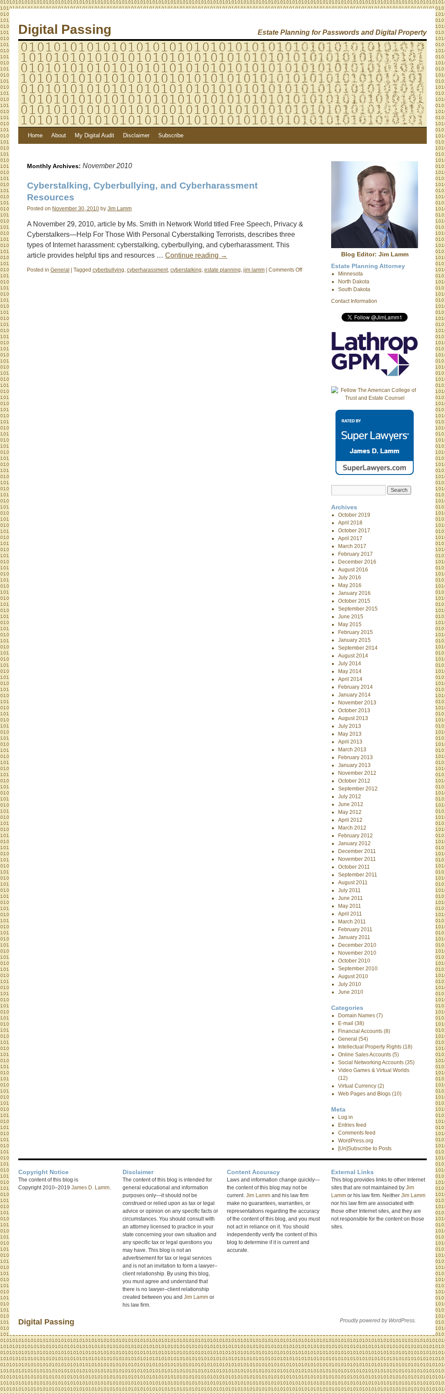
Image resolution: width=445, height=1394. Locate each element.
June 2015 (350, 617)
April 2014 (350, 679)
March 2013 (352, 750)
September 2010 (358, 969)
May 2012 (350, 812)
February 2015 (355, 632)
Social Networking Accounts (371, 1062)
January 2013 (354, 765)
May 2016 (350, 585)
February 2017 (355, 554)
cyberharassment (147, 270)
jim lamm (254, 270)
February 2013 (355, 757)
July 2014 (349, 663)
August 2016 (353, 570)
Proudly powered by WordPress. (378, 1321)
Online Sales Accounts (364, 1055)
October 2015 (354, 601)
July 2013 (349, 726)
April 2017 (350, 538)
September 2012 (358, 789)
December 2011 (357, 851)
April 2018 (350, 523)
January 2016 (354, 593)
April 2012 (350, 820)
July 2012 (349, 796)
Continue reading (196, 255)
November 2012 (357, 773)
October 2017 (354, 531)
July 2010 (349, 984)
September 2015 (358, 609)
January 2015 (354, 640)
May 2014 (350, 671)
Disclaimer (136, 135)
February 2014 (355, 687)
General (60, 270)
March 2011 (352, 922)
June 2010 (350, 992)
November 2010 (357, 953)
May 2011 (349, 906)
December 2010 (357, 945)
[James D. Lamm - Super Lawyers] (374, 473)
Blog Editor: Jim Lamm (374, 254)
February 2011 (355, 929)
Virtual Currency (357, 1086)
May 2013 (350, 734)
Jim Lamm (119, 209)
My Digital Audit (94, 135)
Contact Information (354, 301)
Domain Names (356, 1015)
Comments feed (356, 1133)
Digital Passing (64, 29)
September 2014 (358, 648)
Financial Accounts (360, 1031)
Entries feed (352, 1125)
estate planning (222, 270)
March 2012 (352, 828)
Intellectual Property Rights (370, 1047)
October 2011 (354, 867)
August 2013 (353, 718)
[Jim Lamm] (374, 246)
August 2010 (353, 976)
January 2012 (354, 843)
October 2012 (354, 781)
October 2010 (354, 961)
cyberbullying (108, 270)
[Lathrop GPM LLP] (374, 375)
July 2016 (349, 577)
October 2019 (354, 515)
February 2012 (355, 836)
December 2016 (357, 562)
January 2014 (354, 695)
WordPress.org (355, 1141)
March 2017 (352, 546)
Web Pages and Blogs (364, 1094)
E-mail (345, 1023)
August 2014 (353, 656)
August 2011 (353, 883)
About (58, 135)
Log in (345, 1117)
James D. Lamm (90, 1188)
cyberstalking (186, 270)
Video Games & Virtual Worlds (373, 1070)
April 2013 (350, 742)
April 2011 (350, 914)
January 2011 (354, 937)
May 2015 (350, 624)
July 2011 (349, 890)
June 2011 (350, 898)
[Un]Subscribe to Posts (365, 1148)
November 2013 (357, 703)
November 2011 (357, 859)
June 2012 (350, 804)
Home (35, 135)
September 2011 (357, 875)
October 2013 (354, 710)
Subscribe (170, 135)
